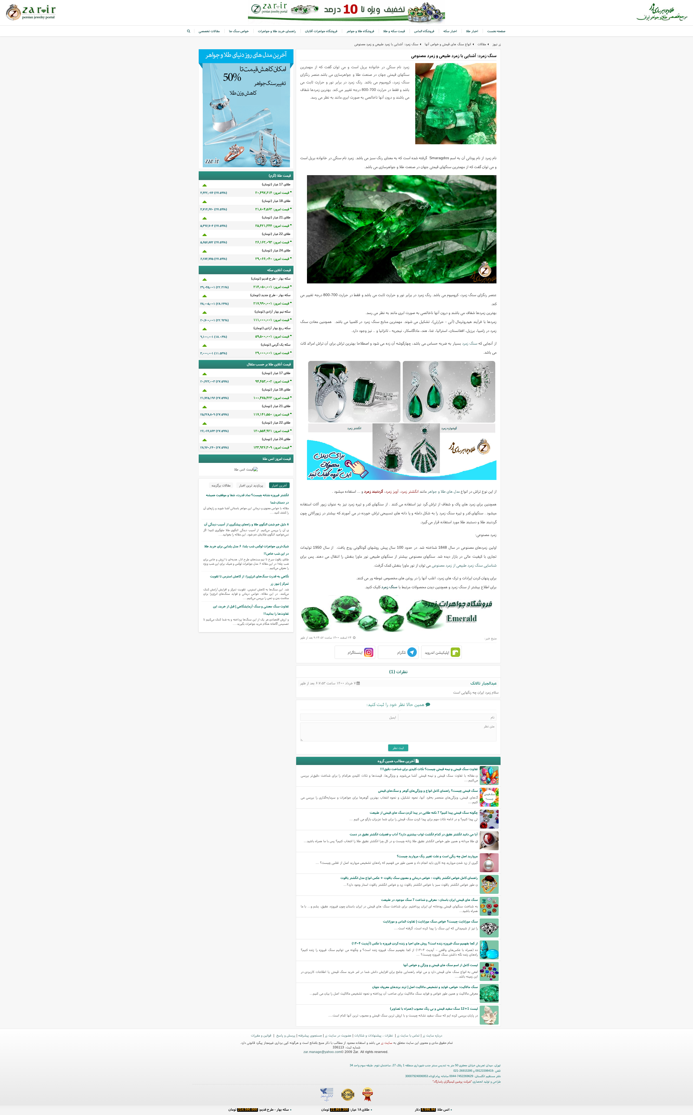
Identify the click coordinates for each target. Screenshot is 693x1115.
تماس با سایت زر (408, 1035)
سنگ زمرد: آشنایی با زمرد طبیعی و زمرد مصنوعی (386, 44)
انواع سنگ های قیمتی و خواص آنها (448, 44)
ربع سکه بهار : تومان (345, 1110)
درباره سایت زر (432, 1035)
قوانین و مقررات (261, 1035)
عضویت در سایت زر (338, 1035)
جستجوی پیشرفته (310, 1035)
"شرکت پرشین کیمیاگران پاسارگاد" (452, 1081)
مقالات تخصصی (209, 31)
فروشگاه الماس (424, 31)
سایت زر (386, 1042)
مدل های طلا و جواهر (444, 491)
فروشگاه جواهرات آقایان (321, 31)
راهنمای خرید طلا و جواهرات (277, 31)
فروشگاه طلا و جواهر (360, 31)
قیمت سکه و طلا (394, 31)
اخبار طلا (472, 31)
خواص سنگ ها (239, 31)
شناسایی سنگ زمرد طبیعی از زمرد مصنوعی (464, 565)
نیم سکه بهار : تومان (432, 1110)
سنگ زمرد (469, 343)
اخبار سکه (450, 31)
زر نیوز (496, 44)
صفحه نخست (496, 31)
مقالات (482, 44)
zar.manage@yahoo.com (322, 1051)
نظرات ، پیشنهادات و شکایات (374, 1035)
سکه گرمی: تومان (258, 1110)
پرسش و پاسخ (285, 1035)
